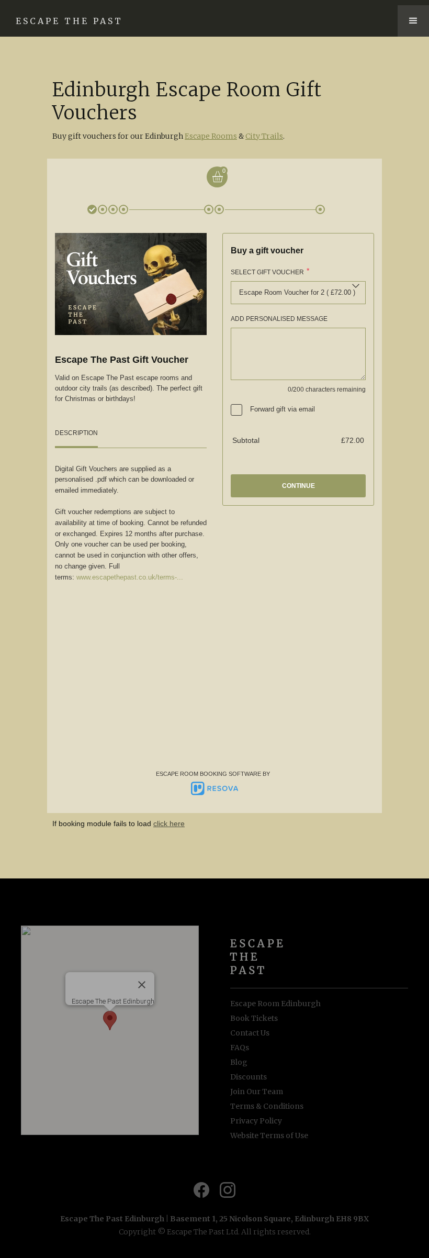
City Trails (264, 136)
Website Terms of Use (269, 1135)
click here (169, 823)
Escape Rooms (211, 136)
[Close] (141, 984)
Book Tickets (254, 1018)
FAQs (239, 1047)
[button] (413, 21)
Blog (238, 1062)
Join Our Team (256, 1091)
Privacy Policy (256, 1121)
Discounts (248, 1077)
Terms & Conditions (266, 1106)
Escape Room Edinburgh (275, 1003)
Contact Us (249, 1033)
